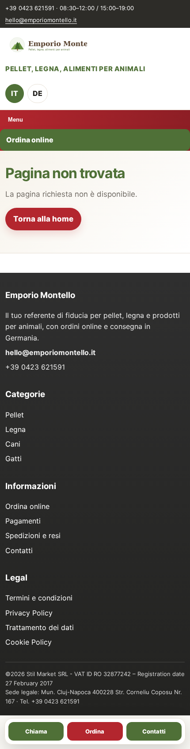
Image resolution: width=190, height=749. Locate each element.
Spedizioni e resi (33, 535)
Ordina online (29, 139)
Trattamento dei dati (39, 627)
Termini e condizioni (38, 597)
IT (14, 93)
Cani (12, 443)
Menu (15, 119)
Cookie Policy (28, 642)
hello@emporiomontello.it (41, 19)
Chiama (36, 731)
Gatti (13, 458)
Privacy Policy (29, 612)
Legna (15, 429)
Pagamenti (23, 520)
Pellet (14, 414)
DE (37, 93)
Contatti (19, 550)
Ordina (94, 731)
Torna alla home (43, 218)
